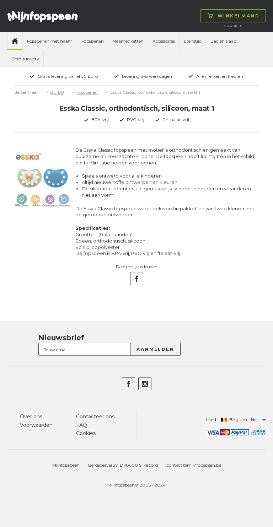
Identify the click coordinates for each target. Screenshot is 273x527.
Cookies (86, 433)
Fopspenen (92, 41)
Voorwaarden (36, 425)
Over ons (31, 416)
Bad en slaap (223, 41)
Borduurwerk (25, 58)
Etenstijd (193, 41)
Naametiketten (128, 41)
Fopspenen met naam (50, 41)
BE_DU (57, 92)
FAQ (81, 425)
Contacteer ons (95, 416)
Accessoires (163, 41)
